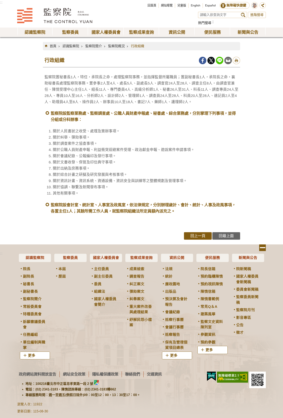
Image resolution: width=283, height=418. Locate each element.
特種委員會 (32, 314)
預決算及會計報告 (176, 301)
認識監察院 (71, 46)
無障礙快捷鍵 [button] (236, 5)
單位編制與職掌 (34, 345)
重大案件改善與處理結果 (140, 309)
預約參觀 (208, 342)
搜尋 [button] (243, 15)
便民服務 (212, 258)
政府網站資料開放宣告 (37, 374)
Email (228, 60)
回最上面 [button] (226, 236)
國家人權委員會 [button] (106, 32)
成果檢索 (136, 269)
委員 (98, 284)
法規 (169, 269)
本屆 (62, 269)
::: (1, 2)
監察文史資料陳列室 (212, 324)
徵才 (240, 332)
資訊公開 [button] (177, 32)
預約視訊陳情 (212, 284)
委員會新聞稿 (247, 289)
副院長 (28, 276)
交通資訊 (154, 374)
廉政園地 (172, 284)
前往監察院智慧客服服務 (254, 5)
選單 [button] (262, 247)
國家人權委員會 (106, 258)
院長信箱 (208, 269)
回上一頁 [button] (197, 236)
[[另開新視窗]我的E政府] (211, 376)
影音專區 (243, 317)
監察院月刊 (245, 310)
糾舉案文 (136, 299)
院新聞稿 (243, 269)
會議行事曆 (174, 327)
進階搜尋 (257, 15)
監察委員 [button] (70, 32)
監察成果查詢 (141, 258)
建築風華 (208, 314)
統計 (169, 276)
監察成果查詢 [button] (141, 32)
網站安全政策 (74, 374)
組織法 (99, 291)
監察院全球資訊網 (54, 15)
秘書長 (28, 284)
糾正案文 (136, 284)
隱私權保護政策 (105, 374)
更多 (31, 355)
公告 (240, 325)
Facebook (202, 60)
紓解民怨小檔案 (140, 322)
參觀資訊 (208, 334)
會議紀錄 (172, 312)
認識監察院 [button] (35, 32)
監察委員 (70, 258)
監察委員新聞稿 (247, 299)
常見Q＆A (209, 306)
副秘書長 (30, 291)
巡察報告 (172, 334)
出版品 (170, 291)
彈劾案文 (136, 291)
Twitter (211, 60)
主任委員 (101, 269)
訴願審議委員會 (34, 324)
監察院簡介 (93, 46)
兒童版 (181, 5)
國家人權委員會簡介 (105, 301)
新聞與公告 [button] (248, 32)
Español (210, 5)
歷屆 (62, 276)
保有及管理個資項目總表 (176, 345)
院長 (26, 269)
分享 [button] (263, 5)
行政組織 (137, 46)
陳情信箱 (208, 291)
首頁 (53, 46)
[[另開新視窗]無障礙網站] (232, 377)
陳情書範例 (210, 299)
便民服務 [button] (212, 32)
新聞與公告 (248, 258)
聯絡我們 (132, 374)
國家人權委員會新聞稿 (247, 279)
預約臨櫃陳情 (212, 276)
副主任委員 (103, 276)
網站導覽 (167, 5)
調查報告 (136, 276)
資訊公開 (176, 258)
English (195, 5)
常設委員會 (32, 306)
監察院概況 (116, 46)
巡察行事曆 (174, 320)
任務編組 (30, 334)
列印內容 (236, 60)
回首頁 (152, 5)
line (219, 60)
